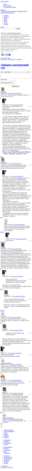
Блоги (5, 18)
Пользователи (8, 458)
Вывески (6, 437)
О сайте (6, 24)
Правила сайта (8, 457)
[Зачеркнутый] (7, 72)
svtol (3, 103)
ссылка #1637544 (16, 353)
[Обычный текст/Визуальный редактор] (28, 72)
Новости (6, 17)
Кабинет (3, 10)
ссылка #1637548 (16, 364)
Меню (2, 27)
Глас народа (7, 450)
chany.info (4, 466)
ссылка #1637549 (19, 224)
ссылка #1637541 (16, 317)
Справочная (7, 440)
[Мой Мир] (10, 55)
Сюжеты (6, 435)
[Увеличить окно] (30, 71)
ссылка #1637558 (18, 393)
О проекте (7, 456)
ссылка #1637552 (21, 239)
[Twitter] (7, 55)
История (6, 441)
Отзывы (6, 448)
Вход (5, 4)
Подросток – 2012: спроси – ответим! (11, 59)
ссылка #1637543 (18, 330)
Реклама (6, 461)
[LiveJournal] (12, 55)
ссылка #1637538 (18, 176)
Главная (6, 15)
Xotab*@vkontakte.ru (6, 363)
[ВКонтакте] (2, 55)
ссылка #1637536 (18, 105)
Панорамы (7, 453)
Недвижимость (8, 447)
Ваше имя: (4, 79)
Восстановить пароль (10, 7)
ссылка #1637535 (16, 93)
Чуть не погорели (6, 58)
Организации (7, 443)
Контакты (6, 460)
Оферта (6, 463)
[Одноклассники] (5, 55)
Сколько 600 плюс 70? (7, 82)
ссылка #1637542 (19, 296)
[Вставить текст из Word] (9, 72)
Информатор (14, 33)
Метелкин (3, 92)
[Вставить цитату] (10, 72)
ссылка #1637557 (16, 380)
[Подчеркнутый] (5, 72)
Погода (6, 23)
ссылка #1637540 (18, 276)
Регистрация (7, 5)
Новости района (8, 430)
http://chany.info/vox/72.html (12, 356)
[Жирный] (1, 72)
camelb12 (3, 379)
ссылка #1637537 (16, 163)
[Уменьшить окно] (30, 72)
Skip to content (4, 1)
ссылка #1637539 (16, 249)
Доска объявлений (9, 431)
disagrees (3, 247)
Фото (5, 21)
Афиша (6, 434)
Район (5, 20)
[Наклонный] (3, 72)
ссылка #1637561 (18, 419)
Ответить (3, 242)
